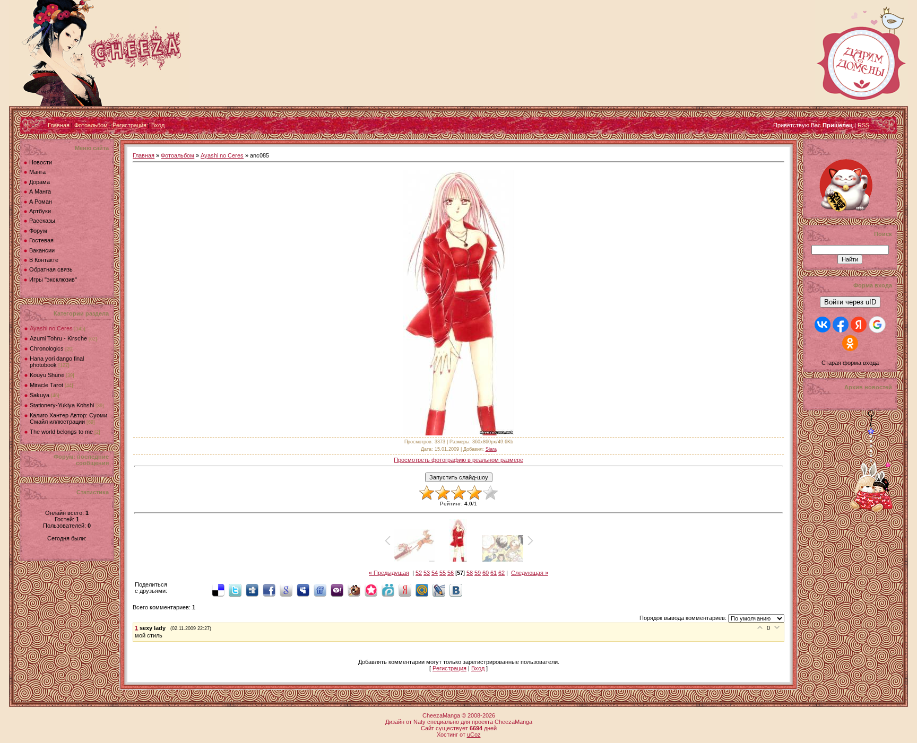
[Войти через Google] (877, 324)
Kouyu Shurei (47, 375)
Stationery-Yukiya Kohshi (62, 405)
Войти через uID (850, 302)
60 (485, 573)
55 (442, 573)
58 (469, 573)
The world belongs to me (61, 432)
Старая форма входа (850, 363)
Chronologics (47, 348)
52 (419, 573)
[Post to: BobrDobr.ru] (353, 590)
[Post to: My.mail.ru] (421, 590)
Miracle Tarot (46, 385)
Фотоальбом (91, 125)
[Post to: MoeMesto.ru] (387, 590)
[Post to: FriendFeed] (320, 590)
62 (501, 573)
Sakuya (39, 395)
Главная (59, 125)
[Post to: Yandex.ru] (404, 590)
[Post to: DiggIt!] (252, 590)
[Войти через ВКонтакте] (823, 325)
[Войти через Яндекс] (859, 325)
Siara (491, 449)
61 (493, 573)
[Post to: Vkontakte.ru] (455, 590)
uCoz (474, 734)
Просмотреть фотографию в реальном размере (458, 460)
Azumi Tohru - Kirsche (58, 338)
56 (450, 573)
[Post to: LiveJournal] (438, 590)
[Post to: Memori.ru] (370, 590)
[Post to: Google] (286, 590)
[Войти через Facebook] (841, 325)
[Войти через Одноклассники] (850, 343)
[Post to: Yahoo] (336, 590)
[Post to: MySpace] (303, 590)
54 (434, 573)
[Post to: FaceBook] (269, 590)
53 (426, 573)
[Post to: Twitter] (235, 590)
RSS (863, 125)
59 (477, 573)
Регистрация (129, 125)
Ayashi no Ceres (51, 328)
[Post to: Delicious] (218, 590)
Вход (158, 125)
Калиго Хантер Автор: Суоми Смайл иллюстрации (68, 418)
